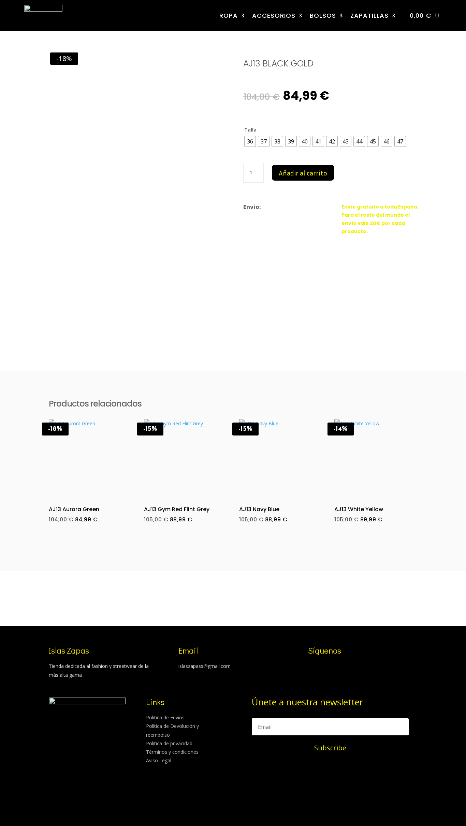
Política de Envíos (165, 717)
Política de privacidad (169, 743)
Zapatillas (369, 15)
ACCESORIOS (273, 15)
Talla (250, 129)
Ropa (228, 15)
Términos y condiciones (172, 752)
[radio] (250, 141)
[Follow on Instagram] (310, 667)
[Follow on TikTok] (323, 667)
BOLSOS (323, 15)
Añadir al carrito (303, 173)
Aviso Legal (158, 760)
